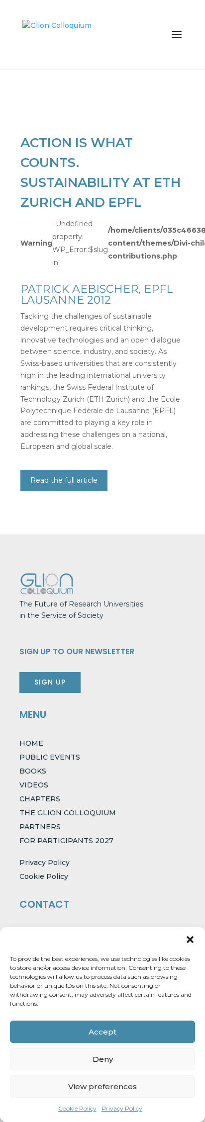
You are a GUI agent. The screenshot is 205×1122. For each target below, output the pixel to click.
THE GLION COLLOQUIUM (67, 812)
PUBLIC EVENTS (49, 757)
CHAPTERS (39, 798)
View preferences (102, 1086)
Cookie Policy (77, 1108)
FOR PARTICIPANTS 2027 (66, 840)
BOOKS (32, 771)
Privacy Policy (122, 1108)
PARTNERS (40, 826)
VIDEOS (33, 784)
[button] (190, 940)
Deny (103, 1059)
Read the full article (64, 480)
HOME (31, 743)
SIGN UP (50, 682)
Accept (102, 1031)
